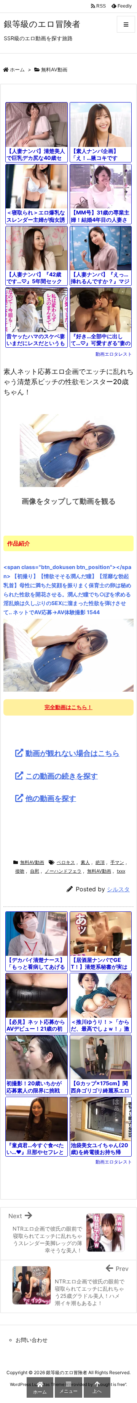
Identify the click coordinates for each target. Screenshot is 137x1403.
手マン (117, 862)
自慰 (34, 871)
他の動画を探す (50, 798)
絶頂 (100, 862)
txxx (121, 871)
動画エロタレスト (114, 354)
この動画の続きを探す (61, 775)
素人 (85, 862)
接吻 (19, 871)
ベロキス (66, 862)
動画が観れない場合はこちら (72, 753)
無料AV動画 (54, 69)
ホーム (17, 69)
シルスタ (118, 889)
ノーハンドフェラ (63, 871)
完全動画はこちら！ (68, 707)
